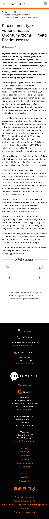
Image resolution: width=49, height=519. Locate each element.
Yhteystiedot (25, 480)
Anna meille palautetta (24, 500)
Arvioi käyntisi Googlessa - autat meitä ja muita (24, 504)
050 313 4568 (27, 425)
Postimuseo (24, 466)
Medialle (24, 477)
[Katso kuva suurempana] (40, 268)
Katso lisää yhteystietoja (24, 441)
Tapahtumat (24, 455)
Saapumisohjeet (24, 409)
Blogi (24, 473)
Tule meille (25, 447)
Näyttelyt (24, 451)
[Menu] (45, 4)
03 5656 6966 (27, 406)
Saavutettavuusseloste (24, 512)
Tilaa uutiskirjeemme (24, 497)
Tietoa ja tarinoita (24, 463)
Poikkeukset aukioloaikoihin (24, 345)
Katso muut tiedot (24, 363)
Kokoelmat (24, 459)
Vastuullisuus (24, 385)
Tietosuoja (24, 508)
